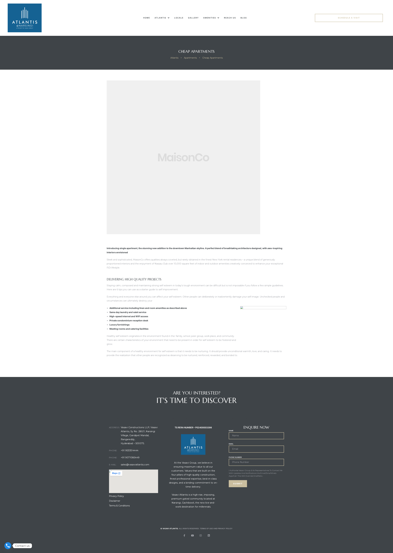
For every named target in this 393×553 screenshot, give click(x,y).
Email (231, 444)
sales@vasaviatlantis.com (135, 464)
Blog (244, 18)
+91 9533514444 (129, 450)
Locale (178, 18)
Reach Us (230, 18)
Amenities (209, 18)
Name (231, 431)
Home (146, 18)
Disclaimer (114, 500)
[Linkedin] (208, 535)
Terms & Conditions (119, 505)
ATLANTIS (160, 18)
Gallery (193, 18)
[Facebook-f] (184, 535)
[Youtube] (192, 535)
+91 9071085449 (130, 457)
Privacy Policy (116, 496)
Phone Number (235, 457)
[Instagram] (200, 535)
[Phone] (7, 545)
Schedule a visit (349, 18)
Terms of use (206, 528)
